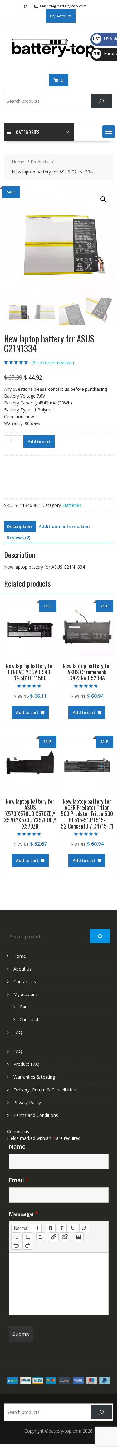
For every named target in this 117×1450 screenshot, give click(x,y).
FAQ (17, 1032)
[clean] (84, 1228)
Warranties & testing (34, 1077)
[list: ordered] (16, 1236)
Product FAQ (26, 1064)
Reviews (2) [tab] (18, 538)
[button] (108, 131)
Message (23, 1213)
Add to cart (39, 441)
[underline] (73, 1228)
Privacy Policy (27, 1102)
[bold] (51, 1228)
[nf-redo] (27, 1245)
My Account (60, 16)
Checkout (29, 1020)
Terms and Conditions (35, 1115)
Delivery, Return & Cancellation (44, 1090)
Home (19, 956)
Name (17, 1146)
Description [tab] (19, 526)
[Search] (101, 101)
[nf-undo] (16, 1245)
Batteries (72, 505)
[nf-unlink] (65, 1236)
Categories (28, 132)
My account (25, 994)
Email (19, 1180)
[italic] (62, 1228)
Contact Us (24, 982)
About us (22, 969)
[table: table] (79, 1236)
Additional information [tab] (64, 526)
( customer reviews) (53, 363)
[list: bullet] (27, 1236)
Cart (24, 1007)
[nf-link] (54, 1236)
